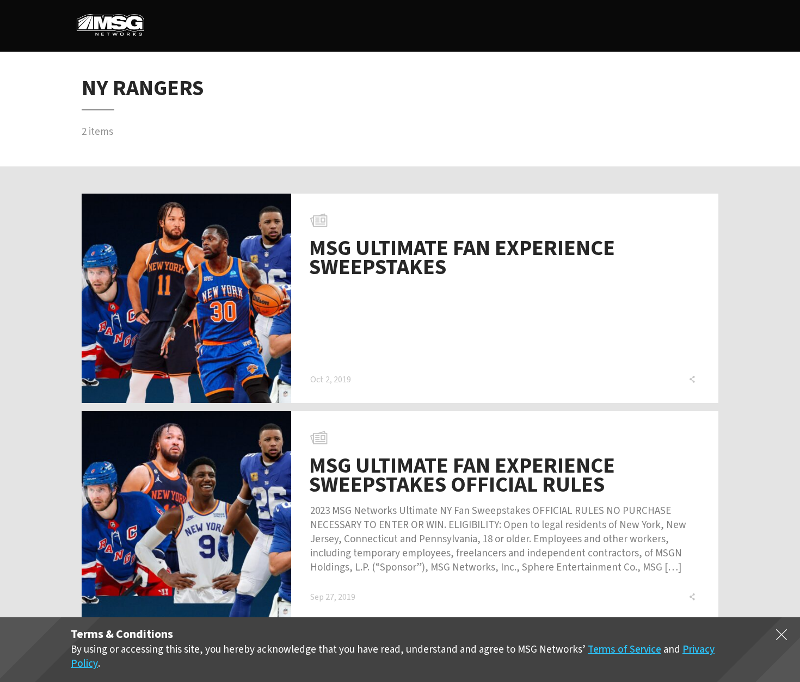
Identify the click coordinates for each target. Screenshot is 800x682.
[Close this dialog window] (781, 637)
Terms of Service (624, 649)
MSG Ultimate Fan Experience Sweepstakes (462, 258)
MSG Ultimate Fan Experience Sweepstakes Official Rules (462, 475)
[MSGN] (110, 26)
